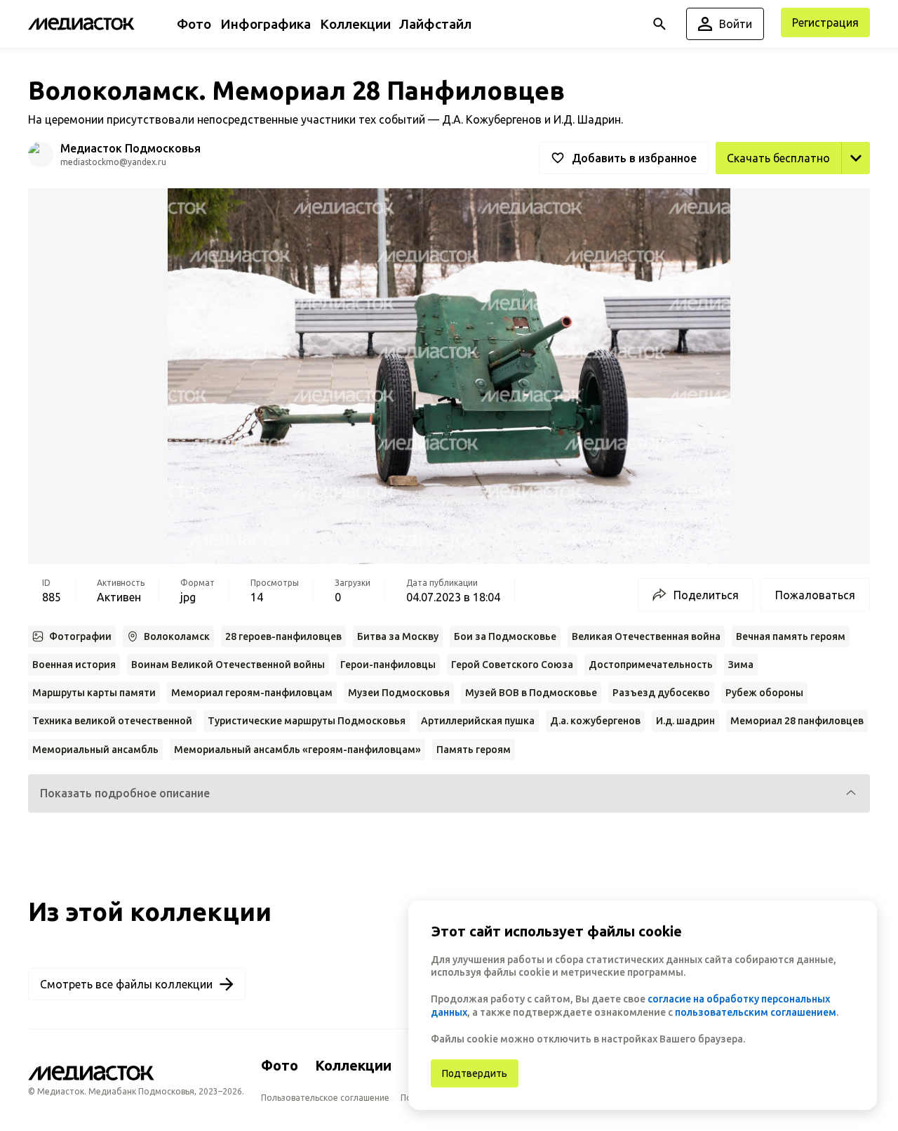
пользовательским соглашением (755, 1012)
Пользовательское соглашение (325, 1097)
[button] (449, 793)
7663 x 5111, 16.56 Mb (812, 189)
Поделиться (706, 595)
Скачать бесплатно (778, 158)
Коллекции (353, 1065)
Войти (735, 24)
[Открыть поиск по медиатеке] (659, 23)
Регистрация (825, 22)
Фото (279, 1065)
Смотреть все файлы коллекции (126, 984)
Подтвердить (474, 1073)
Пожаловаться (815, 595)
